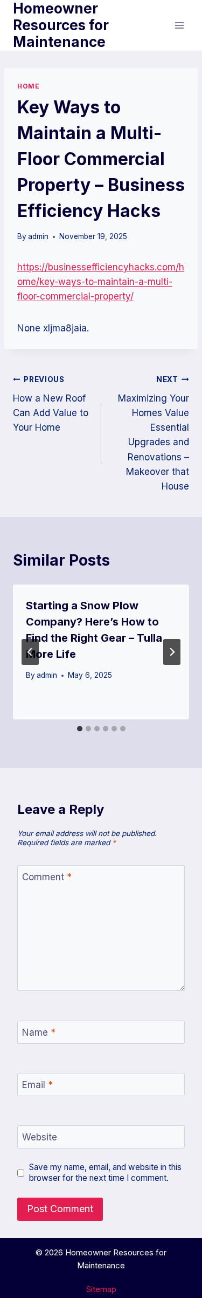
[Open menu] (179, 25)
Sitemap (101, 1289)
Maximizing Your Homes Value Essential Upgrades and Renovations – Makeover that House (153, 433)
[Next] (171, 652)
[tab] (79, 728)
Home (28, 86)
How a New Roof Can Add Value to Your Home (50, 404)
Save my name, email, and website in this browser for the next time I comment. (105, 1172)
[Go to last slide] (30, 652)
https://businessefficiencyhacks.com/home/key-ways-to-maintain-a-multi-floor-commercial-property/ (100, 282)
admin (38, 236)
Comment (47, 877)
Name (38, 1032)
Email (37, 1084)
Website (39, 1137)
